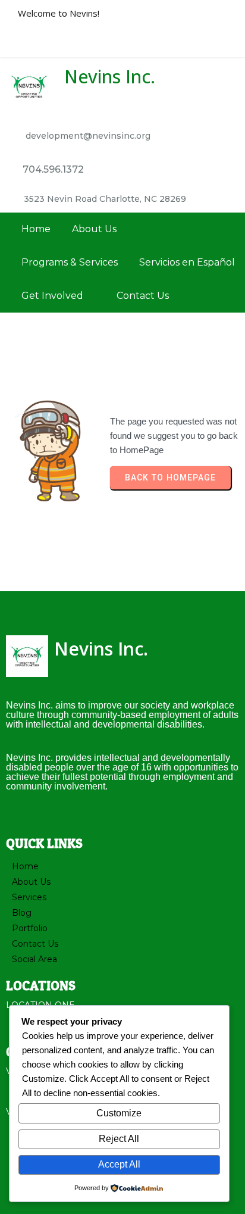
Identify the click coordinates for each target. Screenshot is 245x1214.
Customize (119, 1113)
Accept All (119, 1164)
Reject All (119, 1139)
